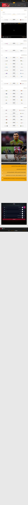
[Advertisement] (14, 192)
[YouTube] (8, 1)
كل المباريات (2, 2)
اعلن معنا (9, 230)
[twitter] (4, 1)
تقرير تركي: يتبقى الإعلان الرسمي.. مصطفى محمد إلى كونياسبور (16, 144)
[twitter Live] (5, 1)
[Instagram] (6, 1)
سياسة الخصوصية (12, 230)
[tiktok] (9, 1)
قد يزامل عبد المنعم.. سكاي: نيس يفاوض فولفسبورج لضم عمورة (21, 160)
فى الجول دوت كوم (24, 230)
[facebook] (2, 1)
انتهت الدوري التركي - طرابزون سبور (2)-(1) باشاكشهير (14, 166)
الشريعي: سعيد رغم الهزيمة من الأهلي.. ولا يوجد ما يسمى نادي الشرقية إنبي (14, 175)
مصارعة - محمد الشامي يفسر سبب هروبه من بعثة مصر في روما (20, 152)
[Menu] (26, 1)
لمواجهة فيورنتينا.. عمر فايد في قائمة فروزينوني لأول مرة (8, 152)
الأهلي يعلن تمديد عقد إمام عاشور (14, 169)
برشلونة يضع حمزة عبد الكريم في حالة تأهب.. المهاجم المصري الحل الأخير (14, 172)
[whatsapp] (10, 1)
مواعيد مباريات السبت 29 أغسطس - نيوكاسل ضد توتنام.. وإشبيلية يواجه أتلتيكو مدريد (7, 159)
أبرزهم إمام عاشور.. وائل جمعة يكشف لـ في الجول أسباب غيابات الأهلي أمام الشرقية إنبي (14, 179)
